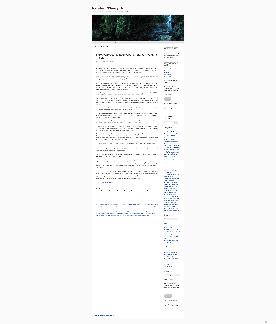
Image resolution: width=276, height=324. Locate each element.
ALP (165, 132)
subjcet (118, 215)
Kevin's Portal (167, 250)
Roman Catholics (104, 215)
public (106, 213)
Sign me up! (168, 296)
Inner (100, 209)
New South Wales (175, 152)
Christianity (105, 204)
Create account (167, 68)
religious (126, 213)
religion (169, 204)
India (170, 143)
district (175, 182)
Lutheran (126, 204)
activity (149, 204)
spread (112, 215)
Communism (167, 137)
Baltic (97, 206)
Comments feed (167, 74)
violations (139, 215)
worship (177, 210)
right (142, 213)
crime (171, 137)
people (176, 200)
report (133, 213)
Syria (176, 158)
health (168, 188)
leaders (175, 192)
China (165, 136)
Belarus (101, 204)
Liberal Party (176, 147)
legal (116, 209)
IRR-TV (102, 209)
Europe (111, 208)
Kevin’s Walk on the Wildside (170, 235)
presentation (145, 211)
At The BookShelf (168, 227)
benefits (111, 206)
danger (154, 206)
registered (118, 213)
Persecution (130, 211)
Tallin (121, 215)
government (175, 186)
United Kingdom (167, 160)
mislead (155, 209)
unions (135, 215)
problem (152, 211)
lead (114, 209)
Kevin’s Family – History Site (170, 252)
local (171, 194)
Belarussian (104, 206)
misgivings (151, 209)
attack (175, 170)
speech (109, 215)
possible (141, 211)
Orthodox (130, 204)
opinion (102, 211)
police (172, 202)
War (169, 162)
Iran (177, 143)
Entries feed (166, 72)
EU (108, 208)
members (177, 194)
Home (96, 42)
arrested (167, 170)
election (177, 184)
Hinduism (166, 143)
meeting (140, 209)
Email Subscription (171, 280)
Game (133, 208)
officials (165, 200)
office (100, 211)
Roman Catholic (149, 213)
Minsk (148, 209)
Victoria (177, 160)
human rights (141, 208)
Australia (170, 131)
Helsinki (136, 208)
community (171, 180)
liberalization (120, 209)
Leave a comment (145, 215)
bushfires (176, 133)
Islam (171, 147)
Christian (123, 206)
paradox (121, 211)
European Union (114, 204)
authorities (171, 172)
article (172, 170)
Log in (165, 70)
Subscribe (167, 99)
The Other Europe (125, 215)
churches (139, 206)
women (174, 210)
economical (102, 208)
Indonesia (173, 143)
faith (121, 208)
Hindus (165, 190)
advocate (152, 204)
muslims (170, 196)
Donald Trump (167, 139)
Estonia (109, 204)
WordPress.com (167, 76)
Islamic (176, 190)
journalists (106, 209)
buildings (115, 206)
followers (130, 208)
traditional (132, 215)
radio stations (110, 213)
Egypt (178, 139)
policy (134, 211)
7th (146, 204)
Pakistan (170, 154)
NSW (179, 198)
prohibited (98, 213)
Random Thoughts (108, 8)
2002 (145, 204)
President (166, 204)
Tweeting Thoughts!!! (171, 305)
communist (176, 178)
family (167, 186)
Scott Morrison (171, 158)
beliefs (108, 206)
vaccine (172, 208)
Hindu (171, 188)
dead (157, 206)
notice (97, 211)
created (150, 206)
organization (106, 211)
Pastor (172, 200)
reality (114, 213)
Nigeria (165, 154)
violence (169, 210)
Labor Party (169, 192)
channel (119, 206)
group (165, 188)
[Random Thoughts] (138, 28)
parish (124, 211)
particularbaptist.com (168, 256)
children (176, 172)
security (169, 206)
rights (144, 213)
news (167, 151)
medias (137, 209)
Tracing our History (168, 242)
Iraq (165, 145)
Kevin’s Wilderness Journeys (170, 254)
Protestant (102, 213)
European (115, 208)
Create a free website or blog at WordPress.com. (104, 315)
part (127, 211)
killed (165, 192)
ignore (97, 209)
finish (123, 208)
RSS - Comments (168, 266)
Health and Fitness (171, 141)
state (115, 215)
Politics (174, 154)
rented (130, 213)
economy (173, 140)
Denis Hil (97, 208)
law (112, 209)
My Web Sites (106, 42)
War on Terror (174, 162)
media (174, 194)
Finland (119, 204)
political (137, 211)
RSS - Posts (166, 264)
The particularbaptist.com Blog (171, 240)
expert (118, 208)
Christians (132, 206)
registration (122, 213)
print (149, 211)
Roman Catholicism (136, 204)
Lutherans (133, 209)
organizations (112, 211)
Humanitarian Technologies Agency (151, 208)
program (155, 211)
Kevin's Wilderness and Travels (171, 229)
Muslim (166, 196)
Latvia (122, 204)
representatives (137, 213)
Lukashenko (128, 209)
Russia (165, 158)
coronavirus (167, 182)
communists (166, 180)
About (100, 42)
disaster (175, 137)
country (172, 182)
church (135, 206)
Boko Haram (171, 133)
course (147, 206)
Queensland (166, 156)
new (164, 198)
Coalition (166, 178)
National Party (175, 149)
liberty (124, 209)
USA (173, 160)
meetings (144, 209)
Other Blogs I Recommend (116, 42)
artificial (156, 204)
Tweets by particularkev (169, 309)
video (166, 161)
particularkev (111, 61)
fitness (170, 186)
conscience (143, 206)
